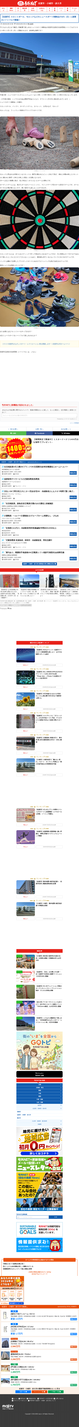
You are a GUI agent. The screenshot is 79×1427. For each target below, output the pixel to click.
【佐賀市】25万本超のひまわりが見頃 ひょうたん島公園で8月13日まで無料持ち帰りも (49, 696)
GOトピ (3, 9)
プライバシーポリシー (20, 1400)
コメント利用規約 (74, 423)
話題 (54, 9)
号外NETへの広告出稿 (46, 1398)
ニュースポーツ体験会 (6, 605)
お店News (33, 9)
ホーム (16, 1398)
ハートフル (16, 605)
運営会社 (23, 1398)
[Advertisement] (39, 626)
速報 (67, 9)
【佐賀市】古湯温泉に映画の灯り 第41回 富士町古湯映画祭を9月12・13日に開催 (49, 740)
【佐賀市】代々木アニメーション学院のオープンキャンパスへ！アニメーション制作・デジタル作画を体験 (49, 988)
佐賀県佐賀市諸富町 (26, 605)
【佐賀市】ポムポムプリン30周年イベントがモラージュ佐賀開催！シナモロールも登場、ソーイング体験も (49, 812)
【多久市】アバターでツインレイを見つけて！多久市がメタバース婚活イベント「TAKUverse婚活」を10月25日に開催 (49, 1004)
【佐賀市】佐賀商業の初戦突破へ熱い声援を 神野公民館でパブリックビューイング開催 (49, 834)
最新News (11, 9)
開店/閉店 (24, 9)
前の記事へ (14, 429)
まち (49, 9)
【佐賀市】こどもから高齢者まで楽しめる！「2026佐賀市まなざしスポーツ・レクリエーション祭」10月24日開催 (49, 1020)
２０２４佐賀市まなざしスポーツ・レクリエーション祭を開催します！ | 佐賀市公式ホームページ (36, 344)
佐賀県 (31, 24)
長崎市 (19, 1111)
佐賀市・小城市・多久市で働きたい (14, 462)
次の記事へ (65, 429)
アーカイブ (74, 9)
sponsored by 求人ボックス (35, 462)
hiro (10, 608)
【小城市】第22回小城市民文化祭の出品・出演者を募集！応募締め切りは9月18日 (48, 958)
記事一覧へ (39, 429)
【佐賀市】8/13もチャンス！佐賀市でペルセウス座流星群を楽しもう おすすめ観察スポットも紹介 (49, 652)
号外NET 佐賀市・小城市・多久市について (43, 1400)
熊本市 (19, 1118)
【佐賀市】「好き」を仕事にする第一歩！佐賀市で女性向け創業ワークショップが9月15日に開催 (49, 974)
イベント (61, 9)
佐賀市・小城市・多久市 (50, 3)
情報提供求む (32, 1398)
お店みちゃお (42, 9)
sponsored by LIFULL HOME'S (67, 1306)
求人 (18, 9)
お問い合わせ (59, 1398)
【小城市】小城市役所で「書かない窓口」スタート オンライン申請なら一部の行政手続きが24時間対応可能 (49, 762)
